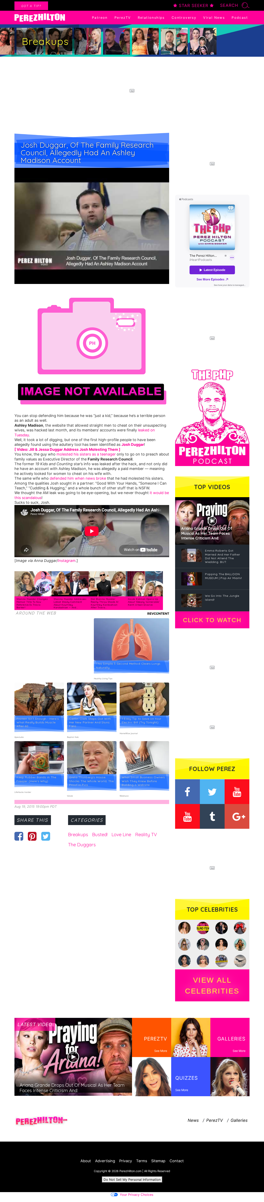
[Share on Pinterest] (32, 836)
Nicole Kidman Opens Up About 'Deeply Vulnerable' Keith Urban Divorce (144, 602)
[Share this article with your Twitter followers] (45, 836)
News (193, 1120)
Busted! (99, 834)
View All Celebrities (212, 985)
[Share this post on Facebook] (18, 836)
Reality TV (146, 834)
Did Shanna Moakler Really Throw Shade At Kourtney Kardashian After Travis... (105, 603)
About (85, 1161)
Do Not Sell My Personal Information (132, 1179)
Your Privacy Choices (136, 1195)
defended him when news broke (78, 478)
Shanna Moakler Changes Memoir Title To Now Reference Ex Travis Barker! (31, 603)
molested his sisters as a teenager (86, 454)
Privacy (125, 1161)
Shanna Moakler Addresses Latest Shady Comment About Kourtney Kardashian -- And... (70, 603)
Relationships (151, 17)
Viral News (214, 17)
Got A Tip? (31, 6)
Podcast (240, 17)
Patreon (100, 17)
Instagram (66, 560)
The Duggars (82, 845)
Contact (177, 1161)
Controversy (184, 17)
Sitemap (158, 1161)
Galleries (239, 1120)
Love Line (121, 834)
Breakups (78, 834)
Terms (141, 1161)
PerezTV (122, 17)
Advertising (105, 1161)
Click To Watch (212, 620)
